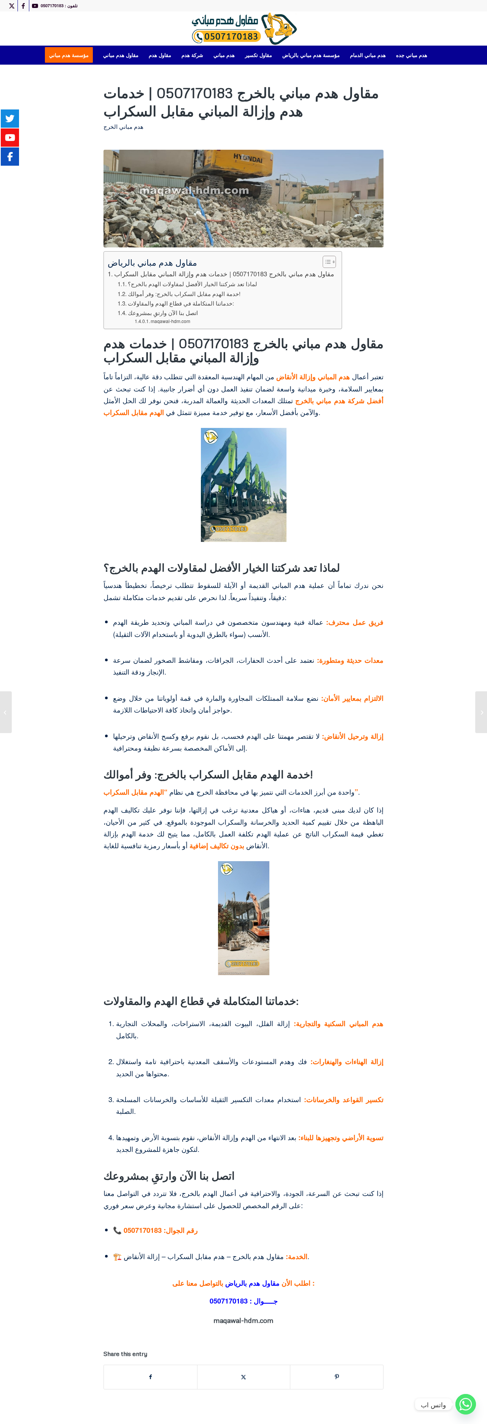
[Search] (437, 55)
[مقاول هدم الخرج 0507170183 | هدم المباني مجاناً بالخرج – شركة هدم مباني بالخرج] (6, 712)
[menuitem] (71, 55)
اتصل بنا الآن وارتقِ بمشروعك (163, 313)
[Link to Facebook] (23, 5)
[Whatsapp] (465, 1404)
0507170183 (229, 1301)
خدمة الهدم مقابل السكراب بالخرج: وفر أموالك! (184, 294)
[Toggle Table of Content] (325, 261)
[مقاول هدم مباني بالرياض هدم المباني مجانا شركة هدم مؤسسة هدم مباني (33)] (243, 198)
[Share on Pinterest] (336, 1377)
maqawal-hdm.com (170, 321)
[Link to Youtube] (35, 5)
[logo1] (243, 28)
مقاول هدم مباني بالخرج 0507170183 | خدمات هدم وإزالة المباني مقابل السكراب (224, 273)
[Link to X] (12, 5)
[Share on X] (243, 1377)
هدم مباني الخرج (123, 126)
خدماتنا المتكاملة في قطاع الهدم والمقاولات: (181, 303)
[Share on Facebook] (150, 1377)
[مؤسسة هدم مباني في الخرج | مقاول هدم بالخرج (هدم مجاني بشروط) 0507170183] (481, 712)
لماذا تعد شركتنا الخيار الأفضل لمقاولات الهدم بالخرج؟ (192, 284)
